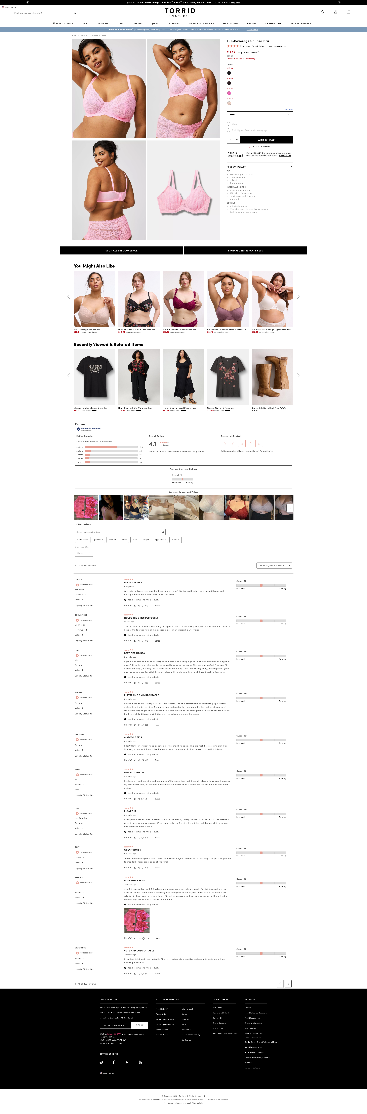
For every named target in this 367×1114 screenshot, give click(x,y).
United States (10, 7)
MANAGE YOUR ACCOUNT (111, 1043)
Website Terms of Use (254, 1033)
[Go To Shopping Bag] (348, 12)
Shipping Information (165, 1024)
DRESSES (137, 23)
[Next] (298, 297)
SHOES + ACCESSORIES (201, 23)
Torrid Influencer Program (256, 1013)
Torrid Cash (218, 1028)
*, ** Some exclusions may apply (183, 1103)
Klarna (184, 1014)
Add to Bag (266, 140)
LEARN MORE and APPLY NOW (113, 1040)
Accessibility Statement (254, 1052)
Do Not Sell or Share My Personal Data (261, 1042)
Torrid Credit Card (221, 1013)
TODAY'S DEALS (64, 23)
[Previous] (69, 297)
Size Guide (288, 109)
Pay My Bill (217, 1018)
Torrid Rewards (219, 1023)
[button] (27, 2)
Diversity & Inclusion (253, 1023)
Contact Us (186, 1040)
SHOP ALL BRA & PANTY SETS (245, 250)
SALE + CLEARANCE (301, 23)
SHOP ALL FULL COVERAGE (122, 250)
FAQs (184, 1024)
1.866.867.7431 (162, 1009)
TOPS (120, 23)
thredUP (185, 1019)
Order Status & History (165, 1019)
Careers (248, 1007)
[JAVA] (229, 83)
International (187, 1009)
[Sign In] (335, 13)
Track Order (161, 1014)
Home (75, 35)
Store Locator (162, 1029)
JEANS (155, 23)
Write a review (258, 46)
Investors (248, 1062)
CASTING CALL (273, 23)
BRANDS (251, 23)
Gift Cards (217, 1007)
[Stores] (322, 13)
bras (104, 35)
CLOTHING (102, 23)
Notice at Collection (253, 1068)
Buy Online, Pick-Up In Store (225, 1033)
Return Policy (161, 1035)
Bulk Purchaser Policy (191, 1035)
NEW (84, 23)
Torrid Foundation (252, 1018)
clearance (93, 35)
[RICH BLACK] (229, 73)
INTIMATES (173, 23)
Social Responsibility (253, 1047)
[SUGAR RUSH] (229, 93)
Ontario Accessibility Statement (258, 1057)
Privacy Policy (250, 1028)
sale (83, 35)
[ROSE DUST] (229, 103)
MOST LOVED (230, 23)
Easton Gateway (254, 130)
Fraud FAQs (186, 1029)
